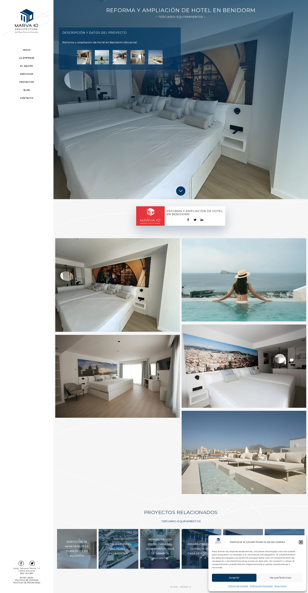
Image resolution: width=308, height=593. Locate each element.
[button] (301, 542)
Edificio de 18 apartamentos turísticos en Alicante (77, 548)
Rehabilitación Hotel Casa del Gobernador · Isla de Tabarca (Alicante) (160, 548)
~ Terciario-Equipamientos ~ (181, 17)
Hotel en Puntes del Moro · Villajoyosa (118, 549)
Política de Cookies (238, 586)
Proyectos (26, 82)
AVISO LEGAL (27, 578)
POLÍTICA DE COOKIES (26, 580)
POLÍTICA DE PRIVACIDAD (26, 583)
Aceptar (234, 577)
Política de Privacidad (261, 586)
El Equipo (26, 66)
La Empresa (27, 58)
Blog (27, 90)
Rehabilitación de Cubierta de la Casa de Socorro (201, 549)
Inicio (27, 50)
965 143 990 (27, 573)
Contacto (26, 98)
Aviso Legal (280, 586)
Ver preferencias (280, 577)
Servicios (26, 74)
